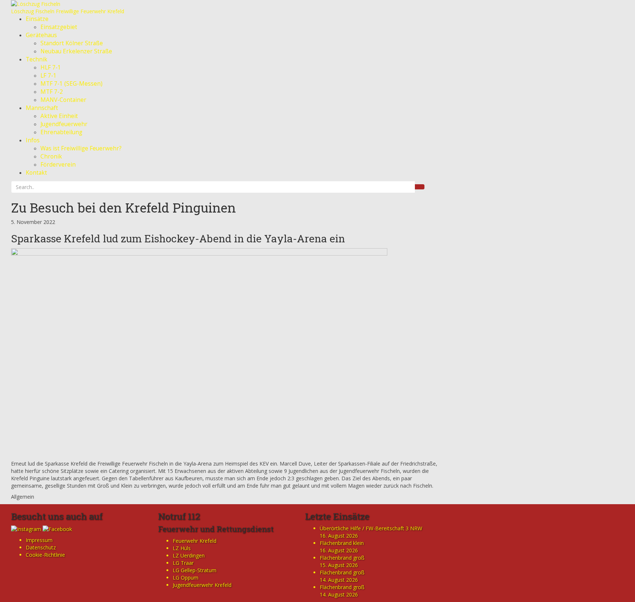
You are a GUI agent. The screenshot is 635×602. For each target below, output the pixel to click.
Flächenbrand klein (342, 542)
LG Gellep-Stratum (194, 570)
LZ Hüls (182, 548)
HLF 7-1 (50, 67)
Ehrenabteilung (61, 132)
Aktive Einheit (59, 116)
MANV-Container (63, 100)
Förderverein (58, 164)
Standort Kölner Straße (71, 43)
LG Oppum (185, 577)
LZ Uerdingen (189, 555)
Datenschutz (41, 547)
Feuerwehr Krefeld (194, 540)
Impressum (39, 540)
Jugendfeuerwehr (63, 124)
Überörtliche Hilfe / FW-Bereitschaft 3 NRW (371, 528)
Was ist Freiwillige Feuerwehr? (81, 148)
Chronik (51, 156)
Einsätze (37, 19)
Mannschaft (42, 108)
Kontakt (36, 173)
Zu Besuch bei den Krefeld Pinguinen (123, 207)
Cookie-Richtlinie (45, 554)
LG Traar (183, 562)
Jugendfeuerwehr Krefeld (202, 584)
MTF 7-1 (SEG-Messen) (71, 84)
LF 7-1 (48, 75)
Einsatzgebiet (58, 27)
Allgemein (22, 496)
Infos (33, 140)
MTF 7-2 (51, 92)
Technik (36, 59)
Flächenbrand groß (342, 557)
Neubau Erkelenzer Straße (76, 51)
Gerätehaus (41, 35)
